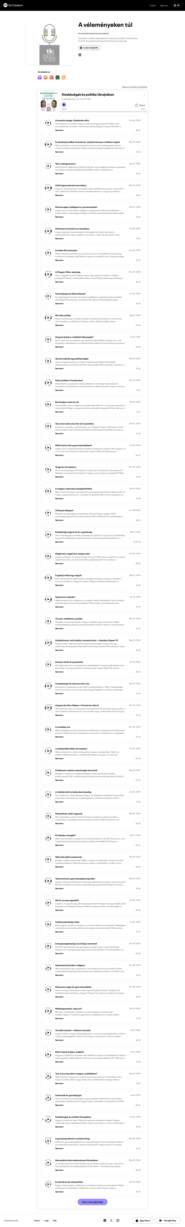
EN (178, 5)
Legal (46, 1220)
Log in (153, 5)
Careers (37, 1220)
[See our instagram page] (117, 1220)
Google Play (170, 1220)
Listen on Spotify (90, 47)
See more (59, 130)
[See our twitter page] (111, 1220)
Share (142, 105)
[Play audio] (144, 94)
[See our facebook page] (104, 1220)
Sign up (164, 5)
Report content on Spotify (134, 86)
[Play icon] (64, 104)
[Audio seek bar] (103, 111)
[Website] (80, 54)
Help (55, 1220)
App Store (145, 1220)
